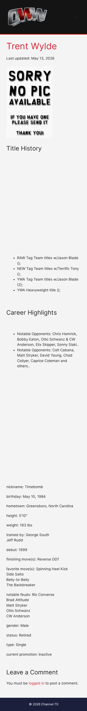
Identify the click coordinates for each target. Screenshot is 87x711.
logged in (36, 683)
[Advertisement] (43, 210)
